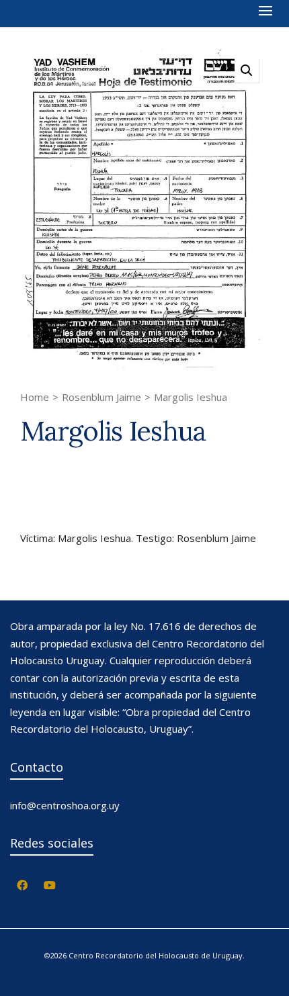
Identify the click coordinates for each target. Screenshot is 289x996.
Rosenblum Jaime (101, 397)
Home (34, 397)
